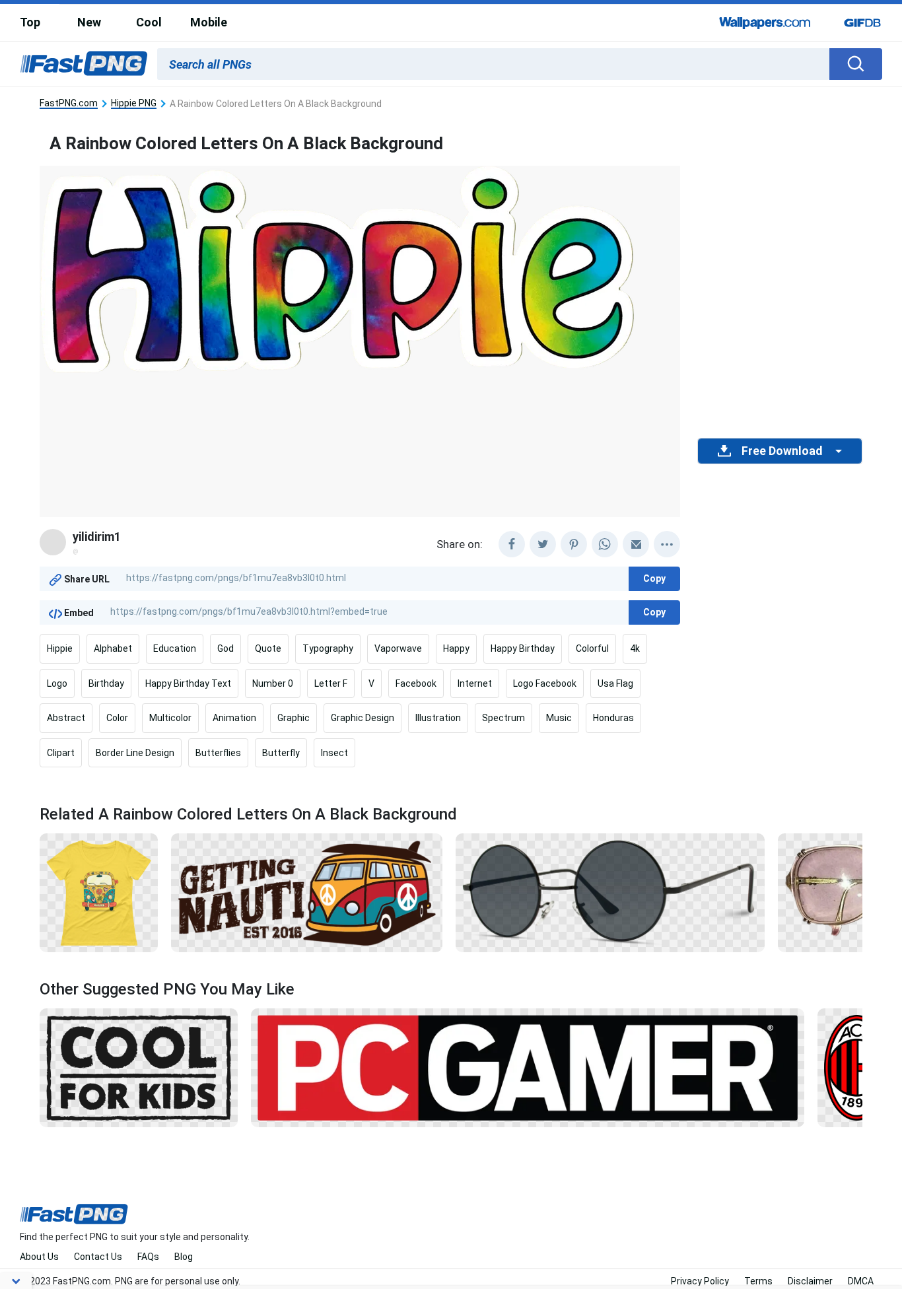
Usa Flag (615, 683)
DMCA (861, 1281)
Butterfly (281, 753)
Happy (456, 648)
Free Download (782, 451)
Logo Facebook (544, 683)
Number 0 (272, 683)
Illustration (438, 718)
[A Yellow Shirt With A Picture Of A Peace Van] (98, 892)
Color (117, 718)
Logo (57, 683)
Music (559, 718)
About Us (39, 1256)
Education (174, 648)
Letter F (330, 683)
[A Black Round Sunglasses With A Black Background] (610, 892)
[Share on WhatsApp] (605, 544)
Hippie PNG (133, 103)
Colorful (592, 648)
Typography (327, 648)
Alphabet (113, 648)
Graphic (293, 718)
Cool (149, 22)
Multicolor (170, 718)
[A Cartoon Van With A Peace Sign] (306, 892)
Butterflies (218, 753)
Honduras (613, 718)
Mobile (208, 22)
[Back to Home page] (84, 64)
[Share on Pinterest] (574, 544)
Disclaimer (810, 1281)
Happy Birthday (523, 648)
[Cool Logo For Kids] (138, 1066)
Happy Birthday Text (188, 683)
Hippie (60, 648)
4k (635, 648)
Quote (268, 648)
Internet (475, 683)
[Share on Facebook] (512, 544)
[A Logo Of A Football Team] (856, 1066)
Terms (758, 1281)
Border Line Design (135, 753)
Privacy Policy (700, 1281)
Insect (334, 753)
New (89, 22)
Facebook (416, 683)
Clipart (61, 753)
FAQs (148, 1256)
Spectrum (503, 718)
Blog (183, 1256)
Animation (234, 718)
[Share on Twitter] (543, 544)
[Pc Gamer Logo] (528, 1066)
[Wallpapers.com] (765, 22)
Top (30, 22)
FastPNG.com (69, 103)
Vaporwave (398, 648)
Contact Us (98, 1256)
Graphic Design (362, 718)
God (225, 648)
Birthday (106, 683)
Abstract (66, 718)
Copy (654, 578)
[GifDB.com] (862, 22)
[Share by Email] (636, 544)
